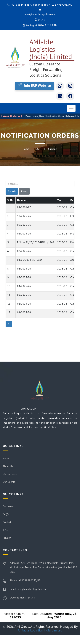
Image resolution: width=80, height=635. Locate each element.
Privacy (7, 537)
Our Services (10, 474)
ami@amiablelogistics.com (40, 14)
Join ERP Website (37, 85)
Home (26, 149)
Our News (8, 506)
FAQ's (6, 514)
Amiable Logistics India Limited (40, 630)
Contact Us (9, 522)
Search (12, 191)
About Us (8, 466)
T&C (5, 530)
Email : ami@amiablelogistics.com (28, 589)
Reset (24, 191)
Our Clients (9, 481)
